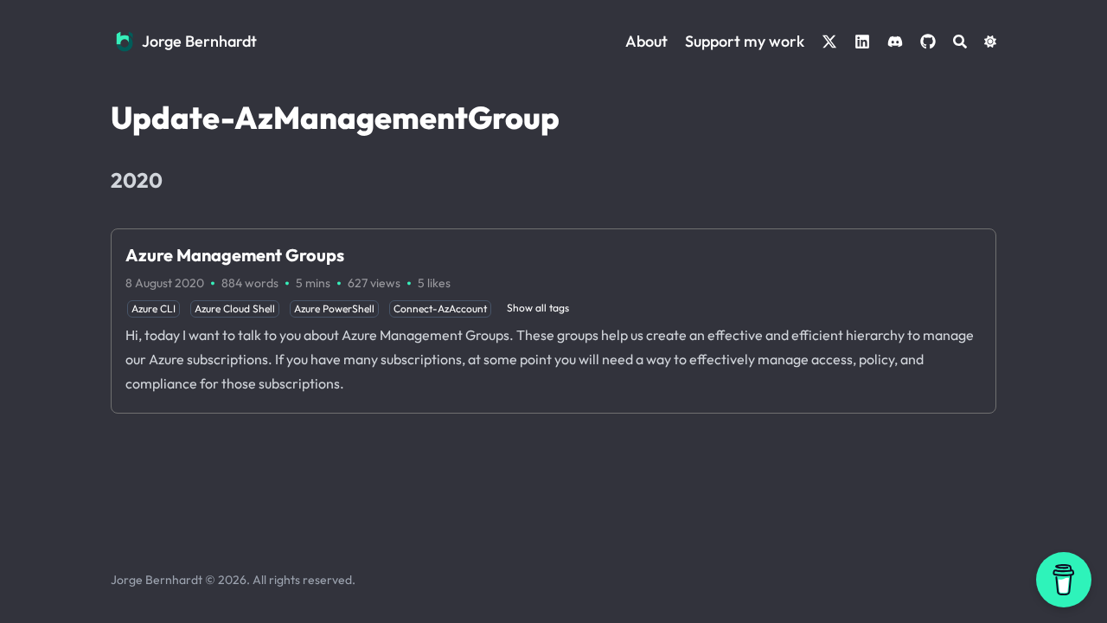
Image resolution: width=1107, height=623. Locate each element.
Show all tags (538, 307)
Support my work (744, 41)
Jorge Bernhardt (199, 41)
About (646, 41)
